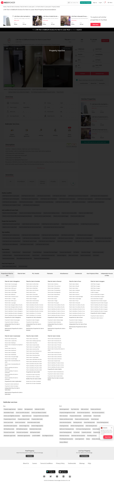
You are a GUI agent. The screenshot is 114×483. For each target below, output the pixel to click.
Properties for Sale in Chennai (55, 317)
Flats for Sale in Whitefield (10, 290)
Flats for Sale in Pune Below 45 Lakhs (77, 304)
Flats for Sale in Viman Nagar (75, 298)
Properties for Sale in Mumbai (33, 317)
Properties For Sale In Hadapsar (75, 320)
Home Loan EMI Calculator (22, 412)
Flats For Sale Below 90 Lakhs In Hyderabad (11, 378)
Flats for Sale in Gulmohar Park (32, 349)
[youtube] (69, 476)
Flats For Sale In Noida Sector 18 (54, 352)
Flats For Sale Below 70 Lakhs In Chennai (56, 311)
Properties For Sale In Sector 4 (97, 318)
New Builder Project (9, 412)
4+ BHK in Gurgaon (94, 292)
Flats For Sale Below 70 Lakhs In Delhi (34, 365)
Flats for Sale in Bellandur (10, 294)
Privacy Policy (60, 463)
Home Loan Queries (20, 422)
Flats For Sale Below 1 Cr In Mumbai (33, 313)
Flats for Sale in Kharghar (31, 298)
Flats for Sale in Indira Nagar (11, 292)
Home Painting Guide (89, 422)
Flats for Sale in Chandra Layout (11, 296)
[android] (50, 471)
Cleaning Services (64, 425)
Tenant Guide (97, 416)
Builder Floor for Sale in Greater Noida (56, 378)
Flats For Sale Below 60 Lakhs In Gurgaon (99, 304)
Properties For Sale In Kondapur (11, 386)
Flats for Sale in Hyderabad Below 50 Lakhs (12, 364)
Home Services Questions (83, 412)
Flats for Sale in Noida (54, 336)
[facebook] (44, 476)
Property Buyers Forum (10, 419)
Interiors (20, 409)
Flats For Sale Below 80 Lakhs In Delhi (34, 367)
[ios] (63, 471)
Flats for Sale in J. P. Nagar (10, 298)
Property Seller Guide (37, 419)
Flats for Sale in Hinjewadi (74, 302)
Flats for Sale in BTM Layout (10, 300)
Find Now (29, 456)
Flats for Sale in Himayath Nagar (11, 356)
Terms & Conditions (46, 463)
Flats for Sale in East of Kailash (32, 353)
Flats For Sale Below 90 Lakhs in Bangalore (14, 315)
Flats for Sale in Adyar (52, 298)
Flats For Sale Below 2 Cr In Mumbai (33, 315)
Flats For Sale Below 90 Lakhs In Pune (77, 315)
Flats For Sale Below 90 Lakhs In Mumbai (34, 311)
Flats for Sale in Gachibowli (10, 350)
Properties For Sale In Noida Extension (56, 371)
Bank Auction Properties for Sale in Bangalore (13, 329)
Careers (34, 463)
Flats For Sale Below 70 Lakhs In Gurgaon (99, 307)
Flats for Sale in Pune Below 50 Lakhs (77, 307)
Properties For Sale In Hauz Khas (33, 374)
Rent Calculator (64, 416)
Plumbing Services (91, 435)
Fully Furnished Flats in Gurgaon (97, 294)
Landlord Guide (87, 416)
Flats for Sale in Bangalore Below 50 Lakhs (13, 307)
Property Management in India (67, 412)
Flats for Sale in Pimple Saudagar (76, 296)
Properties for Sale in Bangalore (13, 317)
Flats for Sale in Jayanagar (10, 302)
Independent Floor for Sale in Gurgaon (99, 300)
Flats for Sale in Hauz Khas (31, 342)
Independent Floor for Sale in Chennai (55, 325)
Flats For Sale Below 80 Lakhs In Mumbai (34, 309)
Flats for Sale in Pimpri (74, 300)
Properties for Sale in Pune (76, 317)
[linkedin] (63, 476)
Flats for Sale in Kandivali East (32, 300)
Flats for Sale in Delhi (32, 336)
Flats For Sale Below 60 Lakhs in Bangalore (14, 309)
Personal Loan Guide (9, 432)
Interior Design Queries (37, 425)
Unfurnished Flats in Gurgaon (97, 298)
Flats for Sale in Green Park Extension (34, 351)
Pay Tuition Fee (75, 409)
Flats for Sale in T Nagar (52, 300)
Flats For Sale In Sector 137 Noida (55, 342)
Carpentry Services (86, 432)
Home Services (94, 419)
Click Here (95, 24)
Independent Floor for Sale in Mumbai (33, 325)
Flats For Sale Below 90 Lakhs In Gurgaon (99, 311)
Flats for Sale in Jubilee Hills (11, 340)
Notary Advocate (96, 439)
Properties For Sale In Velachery (54, 322)
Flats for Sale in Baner (73, 288)
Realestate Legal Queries (24, 435)
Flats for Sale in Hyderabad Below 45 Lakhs (12, 361)
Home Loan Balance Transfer (39, 412)
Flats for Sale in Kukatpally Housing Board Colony (13, 345)
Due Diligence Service (47, 435)
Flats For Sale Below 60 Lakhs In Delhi (34, 363)
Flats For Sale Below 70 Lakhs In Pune (77, 311)
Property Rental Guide (75, 416)
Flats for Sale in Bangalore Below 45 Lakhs (13, 304)
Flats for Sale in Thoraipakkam (54, 290)
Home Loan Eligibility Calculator (12, 416)
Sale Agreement (28, 409)
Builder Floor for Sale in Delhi (33, 378)
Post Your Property (85, 2)
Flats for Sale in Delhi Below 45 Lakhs (34, 359)
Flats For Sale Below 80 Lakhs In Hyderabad (11, 375)
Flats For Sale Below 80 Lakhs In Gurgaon (99, 309)
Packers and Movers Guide (66, 419)
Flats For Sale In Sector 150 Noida (55, 358)
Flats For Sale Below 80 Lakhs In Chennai (56, 313)
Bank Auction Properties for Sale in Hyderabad (13, 393)
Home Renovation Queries (10, 425)
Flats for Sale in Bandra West (32, 302)
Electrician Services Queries (78, 435)
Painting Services (77, 422)
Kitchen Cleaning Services (77, 425)
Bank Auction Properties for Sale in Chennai (56, 329)
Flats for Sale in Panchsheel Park (33, 355)
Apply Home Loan (26, 416)
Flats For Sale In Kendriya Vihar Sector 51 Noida (56, 349)
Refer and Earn (84, 409)
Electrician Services (64, 435)
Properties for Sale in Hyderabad (13, 381)
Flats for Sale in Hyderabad (12, 336)
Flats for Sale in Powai (30, 292)
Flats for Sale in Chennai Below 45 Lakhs (56, 304)
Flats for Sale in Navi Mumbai (32, 290)
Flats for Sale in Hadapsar (74, 290)
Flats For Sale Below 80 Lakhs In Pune (77, 313)
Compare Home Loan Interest (41, 416)
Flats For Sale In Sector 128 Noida (55, 356)
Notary (88, 439)
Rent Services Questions (98, 412)
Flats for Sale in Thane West (32, 294)
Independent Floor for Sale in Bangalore (12, 325)
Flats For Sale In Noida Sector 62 (54, 338)
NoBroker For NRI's (39, 409)
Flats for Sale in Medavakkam (54, 294)
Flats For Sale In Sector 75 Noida (54, 344)
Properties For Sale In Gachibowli (12, 384)
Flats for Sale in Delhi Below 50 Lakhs (34, 361)
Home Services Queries (65, 422)
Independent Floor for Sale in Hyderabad (12, 389)
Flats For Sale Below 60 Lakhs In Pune (77, 309)
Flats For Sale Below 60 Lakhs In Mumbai (34, 304)
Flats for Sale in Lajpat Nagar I (32, 357)
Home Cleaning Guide (98, 429)
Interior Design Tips (24, 425)
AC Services (76, 432)
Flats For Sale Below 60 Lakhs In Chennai (56, 309)
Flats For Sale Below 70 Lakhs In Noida (56, 363)
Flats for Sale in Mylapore (53, 296)
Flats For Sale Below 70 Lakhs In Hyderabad (11, 371)
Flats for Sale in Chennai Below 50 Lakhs (56, 307)
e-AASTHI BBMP (36, 435)
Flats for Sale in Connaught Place (33, 347)
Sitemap (82, 463)
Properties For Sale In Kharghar (32, 320)
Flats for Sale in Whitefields (10, 354)
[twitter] (50, 476)
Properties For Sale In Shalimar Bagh (55, 320)
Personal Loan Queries (22, 432)
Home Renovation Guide (33, 422)
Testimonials (72, 463)
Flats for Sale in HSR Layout (10, 288)
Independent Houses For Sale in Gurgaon (99, 302)
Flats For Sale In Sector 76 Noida (54, 347)
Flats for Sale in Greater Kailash (32, 344)
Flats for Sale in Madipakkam (54, 288)
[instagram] (57, 476)
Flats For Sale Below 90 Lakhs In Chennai (56, 315)
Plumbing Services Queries (66, 439)
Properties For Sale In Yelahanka (11, 322)
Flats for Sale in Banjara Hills (11, 338)
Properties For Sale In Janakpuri (33, 376)
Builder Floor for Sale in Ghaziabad (33, 383)
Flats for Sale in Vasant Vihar (32, 338)
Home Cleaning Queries (65, 432)
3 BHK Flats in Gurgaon (95, 288)
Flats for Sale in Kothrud (74, 294)
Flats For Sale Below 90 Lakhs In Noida (56, 367)
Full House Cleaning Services (83, 429)
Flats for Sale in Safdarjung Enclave (33, 340)
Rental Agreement (64, 409)
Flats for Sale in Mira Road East (32, 296)
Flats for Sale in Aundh (74, 292)
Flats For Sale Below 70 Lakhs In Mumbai (34, 307)
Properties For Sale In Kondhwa (75, 322)
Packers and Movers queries (82, 419)
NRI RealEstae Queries (21, 429)
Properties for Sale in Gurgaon (98, 313)
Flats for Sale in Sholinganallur (54, 292)
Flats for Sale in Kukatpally (10, 352)
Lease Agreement (79, 439)
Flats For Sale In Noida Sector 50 (54, 340)
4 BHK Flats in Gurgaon (95, 290)
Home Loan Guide (8, 422)
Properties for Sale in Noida (55, 369)
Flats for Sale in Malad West (32, 288)
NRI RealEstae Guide (9, 429)
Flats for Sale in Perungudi (53, 302)
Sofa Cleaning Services (91, 425)
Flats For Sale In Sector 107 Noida (55, 354)
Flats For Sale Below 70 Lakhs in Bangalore (14, 311)
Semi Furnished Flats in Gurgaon (97, 296)
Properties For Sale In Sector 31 (97, 315)
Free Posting (84, 456)
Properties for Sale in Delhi (33, 372)
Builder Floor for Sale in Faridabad (33, 381)
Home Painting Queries (102, 422)
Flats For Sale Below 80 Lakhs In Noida (56, 365)
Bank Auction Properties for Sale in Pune (78, 327)
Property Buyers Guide (23, 419)
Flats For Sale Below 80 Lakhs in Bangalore (14, 313)
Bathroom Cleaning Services (67, 429)
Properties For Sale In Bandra (32, 322)
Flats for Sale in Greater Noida (54, 360)
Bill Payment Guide (35, 432)
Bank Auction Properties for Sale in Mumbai (35, 329)
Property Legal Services (10, 409)
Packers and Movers (96, 409)
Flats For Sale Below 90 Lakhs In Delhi (34, 370)
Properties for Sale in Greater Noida (55, 376)
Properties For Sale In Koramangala (12, 320)
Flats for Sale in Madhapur (10, 342)
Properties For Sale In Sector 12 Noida (55, 373)
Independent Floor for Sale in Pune (78, 324)
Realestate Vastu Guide (35, 429)
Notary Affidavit (64, 442)
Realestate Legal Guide (9, 435)
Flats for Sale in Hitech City (10, 348)
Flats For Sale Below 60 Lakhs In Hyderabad (11, 368)
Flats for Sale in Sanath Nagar (11, 358)
